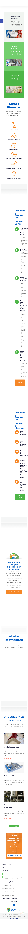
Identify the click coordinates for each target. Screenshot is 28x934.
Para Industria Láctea (7, 885)
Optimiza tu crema (11, 747)
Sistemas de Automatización (8, 895)
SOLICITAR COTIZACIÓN (14, 855)
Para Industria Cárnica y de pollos (9, 891)
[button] (1, 21)
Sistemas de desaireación (9, 806)
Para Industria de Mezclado (8, 888)
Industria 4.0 (9, 776)
